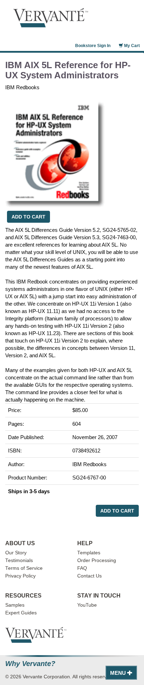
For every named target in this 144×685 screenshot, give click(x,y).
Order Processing (96, 560)
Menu (118, 673)
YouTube (87, 605)
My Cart (131, 45)
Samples (14, 605)
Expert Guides (21, 612)
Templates (88, 552)
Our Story (16, 552)
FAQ (82, 568)
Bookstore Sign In (92, 45)
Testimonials (19, 560)
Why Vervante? (30, 663)
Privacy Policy (20, 576)
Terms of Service (24, 568)
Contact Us (89, 576)
